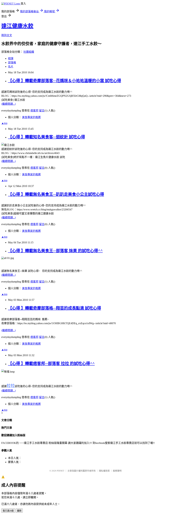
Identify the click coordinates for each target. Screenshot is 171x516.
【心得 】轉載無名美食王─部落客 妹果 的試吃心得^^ (55, 251)
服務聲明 (117, 470)
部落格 (12, 62)
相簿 (10, 58)
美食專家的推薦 (31, 117)
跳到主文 (6, 35)
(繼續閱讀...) (8, 103)
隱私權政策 (104, 470)
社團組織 (28, 51)
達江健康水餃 (17, 26)
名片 (10, 66)
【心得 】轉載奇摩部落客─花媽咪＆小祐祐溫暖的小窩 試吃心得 (64, 80)
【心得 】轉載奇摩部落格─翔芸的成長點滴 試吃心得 (54, 308)
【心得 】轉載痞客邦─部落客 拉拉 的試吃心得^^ (51, 363)
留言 (41, 110)
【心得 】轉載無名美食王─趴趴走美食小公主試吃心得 (56, 194)
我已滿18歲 (8, 510)
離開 (19, 510)
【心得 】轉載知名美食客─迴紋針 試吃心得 (46, 137)
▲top (4, 123)
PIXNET (60, 470)
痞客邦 (34, 110)
